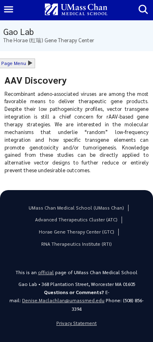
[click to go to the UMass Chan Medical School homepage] (76, 10)
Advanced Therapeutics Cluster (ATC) (76, 219)
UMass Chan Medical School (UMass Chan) (76, 208)
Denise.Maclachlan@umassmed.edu (63, 300)
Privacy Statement (76, 323)
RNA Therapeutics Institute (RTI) (76, 244)
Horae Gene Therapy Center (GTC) (76, 232)
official (46, 272)
